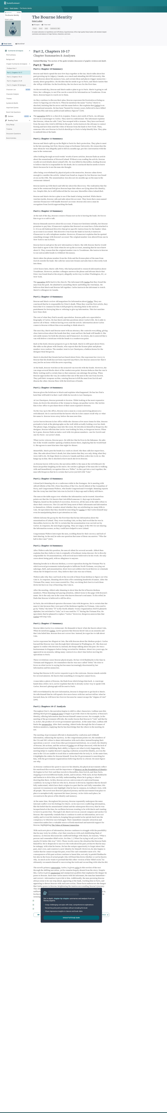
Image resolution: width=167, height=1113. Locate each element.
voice (77, 867)
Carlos (97, 105)
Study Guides (14, 8)
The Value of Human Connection (65, 825)
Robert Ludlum (37, 21)
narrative (41, 116)
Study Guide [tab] (7, 44)
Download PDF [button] (41, 38)
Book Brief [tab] (21, 44)
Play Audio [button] (55, 38)
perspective (47, 724)
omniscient (55, 873)
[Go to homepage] (12, 3)
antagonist (55, 867)
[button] (63, 38)
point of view (57, 713)
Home (6, 8)
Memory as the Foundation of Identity (91, 769)
